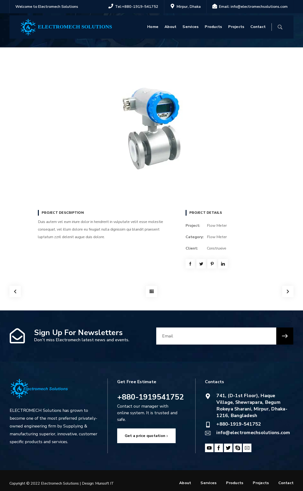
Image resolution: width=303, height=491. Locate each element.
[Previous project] (15, 291)
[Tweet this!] (201, 263)
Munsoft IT (104, 483)
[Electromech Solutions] (28, 26)
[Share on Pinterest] (212, 263)
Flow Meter (217, 237)
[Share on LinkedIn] (223, 263)
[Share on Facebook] (190, 263)
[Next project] (288, 291)
